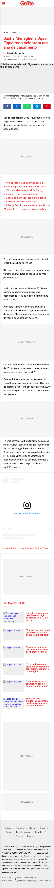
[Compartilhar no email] (47, 106)
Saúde (30, 836)
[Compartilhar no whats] (27, 106)
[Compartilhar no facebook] (7, 106)
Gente (13, 33)
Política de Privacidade (7, 879)
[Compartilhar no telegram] (37, 106)
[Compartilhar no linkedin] (17, 106)
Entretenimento (23, 832)
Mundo (32, 828)
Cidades (39, 832)
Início (5, 33)
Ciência (19, 836)
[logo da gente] (27, 3)
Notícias (7, 828)
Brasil (42, 828)
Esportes (20, 828)
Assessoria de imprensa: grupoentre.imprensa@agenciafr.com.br (34, 879)
